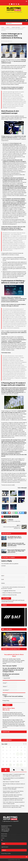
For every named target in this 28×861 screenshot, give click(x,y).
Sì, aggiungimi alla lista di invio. (9, 590)
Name (2, 575)
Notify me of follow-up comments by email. (12, 592)
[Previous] (4, 617)
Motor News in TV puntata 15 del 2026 (11, 781)
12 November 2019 (12, 553)
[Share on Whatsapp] (16, 513)
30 (17, 765)
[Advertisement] (14, 15)
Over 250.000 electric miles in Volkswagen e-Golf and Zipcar (14, 537)
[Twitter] (16, 4)
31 (21, 765)
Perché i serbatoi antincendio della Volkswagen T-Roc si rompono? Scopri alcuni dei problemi (16, 544)
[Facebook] (9, 4)
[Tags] (14, 770)
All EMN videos (8, 629)
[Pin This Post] (9, 513)
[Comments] (22, 770)
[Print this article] (14, 513)
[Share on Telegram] (21, 513)
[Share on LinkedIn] (7, 513)
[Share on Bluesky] (23, 513)
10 (21, 754)
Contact (2, 838)
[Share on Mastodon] (18, 513)
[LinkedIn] (18, 4)
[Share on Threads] (25, 513)
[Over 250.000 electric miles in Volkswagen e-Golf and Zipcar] (4, 538)
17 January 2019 (11, 539)
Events (7, 27)
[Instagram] (14, 4)
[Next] (24, 617)
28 (10, 765)
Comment (3, 565)
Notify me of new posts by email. (10, 594)
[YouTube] (12, 4)
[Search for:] (14, 23)
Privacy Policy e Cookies (6, 853)
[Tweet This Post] (5, 513)
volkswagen (7, 516)
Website (3, 583)
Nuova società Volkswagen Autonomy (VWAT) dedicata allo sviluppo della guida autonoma (16, 551)
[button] (26, 1)
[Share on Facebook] (2, 513)
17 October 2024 (11, 547)
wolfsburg (15, 516)
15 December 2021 (6, 41)
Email (2, 579)
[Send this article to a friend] (11, 513)
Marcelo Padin (4, 833)
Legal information (4, 847)
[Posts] (5, 770)
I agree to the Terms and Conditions (13, 696)
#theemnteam (4, 835)
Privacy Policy (6, 700)
